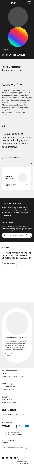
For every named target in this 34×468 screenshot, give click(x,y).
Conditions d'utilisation (23, 458)
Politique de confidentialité (24, 459)
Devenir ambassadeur (11, 415)
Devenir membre (9, 410)
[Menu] (4, 3)
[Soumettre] (28, 235)
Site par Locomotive (22, 463)
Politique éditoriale (22, 461)
